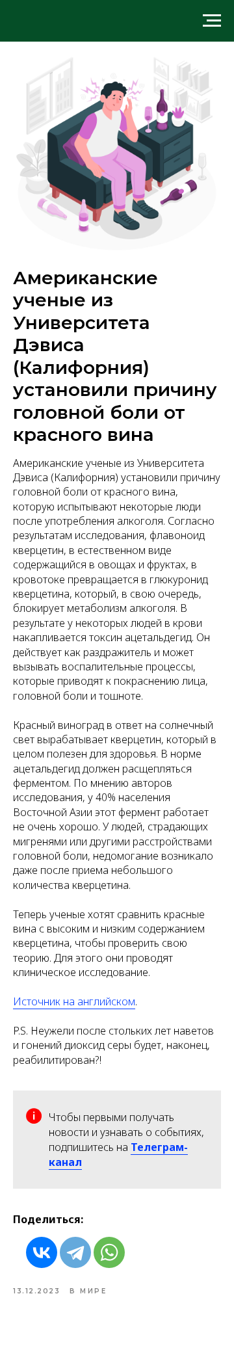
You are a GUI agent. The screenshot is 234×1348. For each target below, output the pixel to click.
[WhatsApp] (109, 1252)
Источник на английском (74, 1001)
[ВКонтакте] (41, 1252)
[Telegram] (75, 1252)
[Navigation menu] (212, 20)
